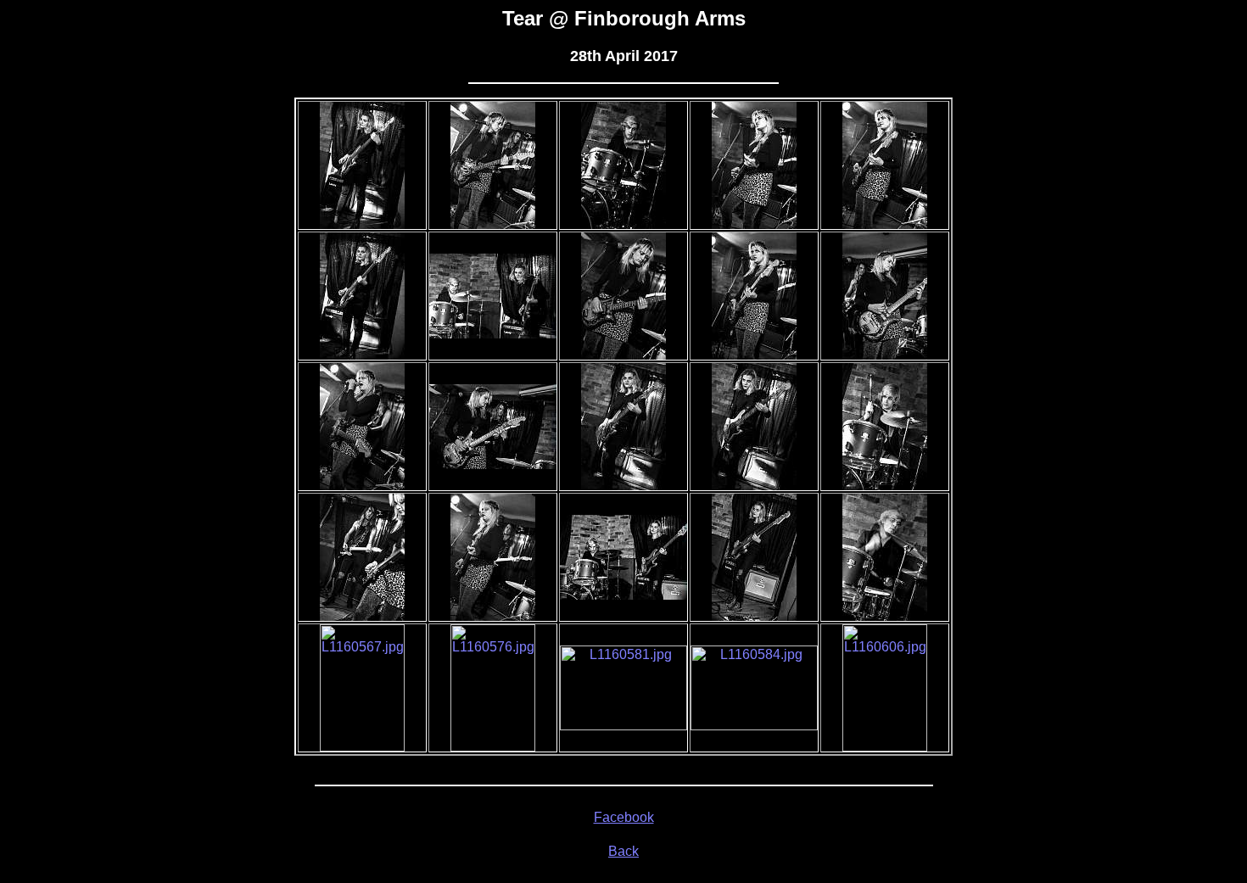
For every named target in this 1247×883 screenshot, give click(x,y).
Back (623, 851)
